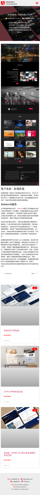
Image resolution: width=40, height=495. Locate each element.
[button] (37, 3)
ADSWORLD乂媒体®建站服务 (11, 3)
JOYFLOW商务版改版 (13, 391)
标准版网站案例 (29, 18)
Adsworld (20, 208)
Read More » (8, 335)
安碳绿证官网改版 (11, 330)
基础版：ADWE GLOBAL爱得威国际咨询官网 (19, 453)
